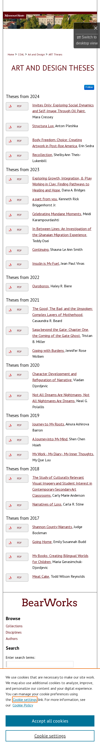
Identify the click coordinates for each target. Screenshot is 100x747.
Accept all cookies (50, 721)
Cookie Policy (23, 705)
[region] (50, 707)
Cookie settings (25, 699)
